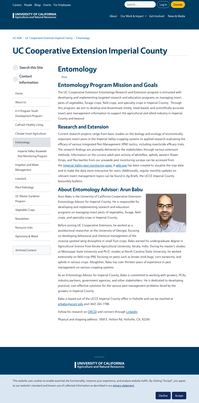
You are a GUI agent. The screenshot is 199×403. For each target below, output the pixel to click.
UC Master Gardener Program (27, 198)
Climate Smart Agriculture (30, 133)
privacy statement (123, 385)
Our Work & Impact (132, 16)
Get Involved (156, 16)
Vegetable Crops (25, 210)
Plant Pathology (24, 187)
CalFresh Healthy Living (29, 125)
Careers (17, 5)
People (28, 5)
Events (47, 5)
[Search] (154, 4)
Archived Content (25, 250)
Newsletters (22, 218)
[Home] (34, 16)
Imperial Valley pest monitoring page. (87, 165)
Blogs (38, 5)
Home (19, 93)
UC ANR (17, 38)
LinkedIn (131, 312)
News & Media (176, 16)
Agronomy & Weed (26, 236)
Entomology (22, 142)
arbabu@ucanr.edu (70, 304)
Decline (163, 395)
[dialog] (99, 388)
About (113, 16)
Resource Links (24, 227)
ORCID (92, 312)
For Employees (62, 5)
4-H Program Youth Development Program (28, 113)
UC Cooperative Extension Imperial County (49, 38)
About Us (20, 102)
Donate (178, 4)
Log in (163, 4)
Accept (179, 395)
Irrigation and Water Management (27, 167)
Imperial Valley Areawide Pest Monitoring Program (32, 153)
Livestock (20, 178)
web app (121, 165)
